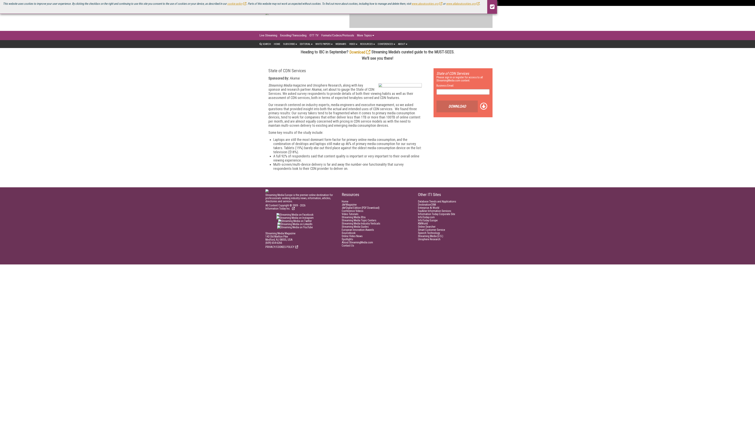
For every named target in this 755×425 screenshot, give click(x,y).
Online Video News (352, 236)
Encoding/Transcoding (293, 35)
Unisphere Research (429, 239)
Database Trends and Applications (437, 201)
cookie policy (234, 4)
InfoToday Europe (428, 220)
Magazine (349, 204)
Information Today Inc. (278, 208)
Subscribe (289, 43)
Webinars (340, 43)
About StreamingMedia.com (357, 242)
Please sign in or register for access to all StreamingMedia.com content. (459, 79)
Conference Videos (352, 211)
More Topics (364, 35)
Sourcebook (348, 233)
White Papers (323, 43)
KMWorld (423, 223)
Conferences (385, 43)
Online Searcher (427, 226)
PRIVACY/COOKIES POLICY (279, 247)
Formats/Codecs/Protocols (337, 35)
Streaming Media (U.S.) (430, 236)
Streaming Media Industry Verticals (361, 223)
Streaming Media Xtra (354, 217)
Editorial (305, 43)
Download (357, 52)
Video (352, 43)
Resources (366, 43)
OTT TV (314, 35)
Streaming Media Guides (355, 226)
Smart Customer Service (431, 229)
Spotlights (347, 239)
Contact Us (348, 245)
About (401, 43)
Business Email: (445, 85)
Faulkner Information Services (434, 211)
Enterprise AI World (428, 207)
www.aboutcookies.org (425, 4)
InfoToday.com (426, 217)
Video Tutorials (350, 214)
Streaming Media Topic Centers (359, 220)
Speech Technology (429, 233)
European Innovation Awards (358, 229)
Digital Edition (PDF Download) (360, 207)
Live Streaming (268, 35)
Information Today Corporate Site (436, 214)
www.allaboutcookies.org (461, 4)
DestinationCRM (427, 204)
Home (277, 43)
